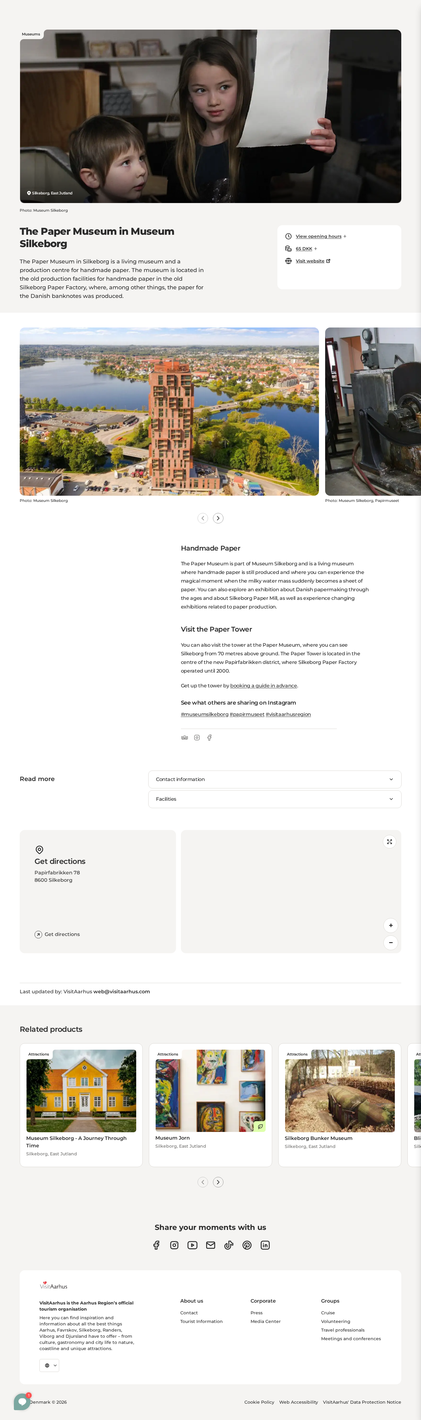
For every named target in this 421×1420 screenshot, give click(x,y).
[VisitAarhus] (58, 1285)
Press (257, 1313)
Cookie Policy (259, 1402)
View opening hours (318, 236)
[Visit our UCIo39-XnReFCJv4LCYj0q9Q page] (192, 1245)
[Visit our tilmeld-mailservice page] (210, 1245)
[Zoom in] (390, 925)
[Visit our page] (174, 1245)
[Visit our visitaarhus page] (156, 1245)
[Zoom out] (390, 942)
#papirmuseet (247, 714)
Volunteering (335, 1321)
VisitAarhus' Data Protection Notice (362, 1402)
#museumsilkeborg (205, 714)
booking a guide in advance (263, 686)
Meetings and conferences (351, 1338)
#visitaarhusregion (288, 714)
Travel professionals (343, 1330)
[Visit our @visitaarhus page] (228, 1245)
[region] (291, 891)
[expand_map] (389, 841)
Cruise (328, 1313)
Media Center (266, 1321)
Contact (189, 1313)
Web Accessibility (298, 1402)
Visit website (310, 261)
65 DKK (304, 248)
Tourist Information (201, 1321)
